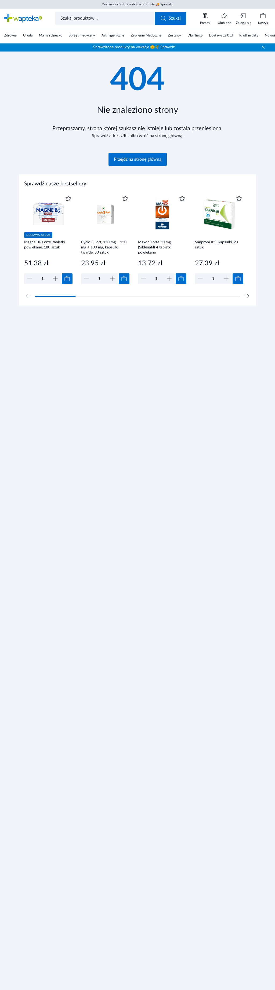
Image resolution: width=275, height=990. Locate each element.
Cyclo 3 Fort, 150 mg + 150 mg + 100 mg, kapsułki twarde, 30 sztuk (103, 247)
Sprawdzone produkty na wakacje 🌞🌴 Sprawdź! (134, 47)
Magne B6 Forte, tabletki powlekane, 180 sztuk (44, 244)
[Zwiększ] (55, 278)
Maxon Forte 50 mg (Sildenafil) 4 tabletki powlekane (154, 247)
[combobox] (105, 18)
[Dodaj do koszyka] (67, 278)
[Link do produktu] (48, 239)
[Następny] (246, 296)
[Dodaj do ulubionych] (68, 198)
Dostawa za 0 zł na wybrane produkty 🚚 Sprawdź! (137, 4)
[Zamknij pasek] (263, 47)
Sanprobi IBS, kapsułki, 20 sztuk (216, 244)
